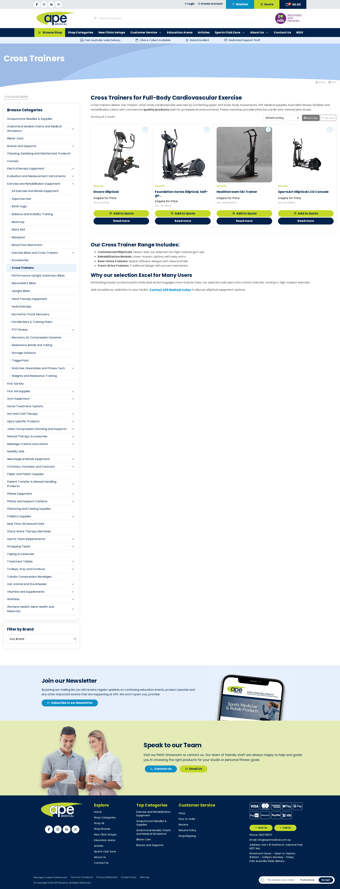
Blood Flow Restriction (27, 245)
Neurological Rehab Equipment (28, 459)
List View (329, 118)
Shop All (99, 823)
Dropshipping (187, 836)
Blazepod (18, 237)
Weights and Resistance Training (34, 376)
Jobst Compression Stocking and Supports (37, 429)
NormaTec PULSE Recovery (30, 314)
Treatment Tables (20, 561)
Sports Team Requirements (26, 539)
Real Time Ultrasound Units (25, 524)
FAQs (182, 813)
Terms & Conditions (81, 877)
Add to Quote (123, 213)
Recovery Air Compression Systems (36, 337)
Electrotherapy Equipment (25, 168)
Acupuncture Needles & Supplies (29, 119)
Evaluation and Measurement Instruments (36, 176)
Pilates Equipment (19, 494)
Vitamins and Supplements (25, 592)
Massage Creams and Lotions (27, 444)
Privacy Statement (107, 877)
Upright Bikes (21, 291)
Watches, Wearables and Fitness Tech (38, 368)
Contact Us (101, 863)
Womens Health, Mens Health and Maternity (30, 609)
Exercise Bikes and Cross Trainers (35, 253)
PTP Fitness (19, 330)
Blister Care (15, 138)
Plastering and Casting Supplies (29, 509)
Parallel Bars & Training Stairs (32, 322)
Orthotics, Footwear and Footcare (31, 467)
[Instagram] (44, 4)
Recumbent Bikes (24, 283)
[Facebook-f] (37, 4)
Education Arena (104, 840)
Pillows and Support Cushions (27, 501)
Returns (183, 824)
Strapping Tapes (18, 546)
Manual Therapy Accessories (27, 436)
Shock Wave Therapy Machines (29, 531)
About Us (100, 857)
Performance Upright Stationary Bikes (38, 276)
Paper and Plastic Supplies (25, 474)
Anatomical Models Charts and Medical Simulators (34, 128)
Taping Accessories (20, 554)
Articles (98, 846)
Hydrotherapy (21, 306)
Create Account (212, 3)
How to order (187, 819)
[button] (292, 4)
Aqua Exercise (21, 199)
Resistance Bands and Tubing (32, 345)
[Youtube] (58, 4)
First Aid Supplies (18, 391)
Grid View (312, 118)
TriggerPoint (20, 360)
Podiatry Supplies (19, 516)
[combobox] (179, 18)
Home (98, 812)
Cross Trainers (23, 268)
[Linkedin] (66, 829)
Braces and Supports (21, 146)
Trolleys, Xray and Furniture (26, 569)
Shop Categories (105, 817)
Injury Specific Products (23, 421)
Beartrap (18, 222)
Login (191, 3)
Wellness (13, 599)
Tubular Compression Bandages (29, 577)
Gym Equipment (18, 399)
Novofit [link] (98, 186)
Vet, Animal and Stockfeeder (27, 584)
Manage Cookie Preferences (50, 877)
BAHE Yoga (19, 206)
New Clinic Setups (105, 834)
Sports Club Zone (105, 851)
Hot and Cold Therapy (22, 414)
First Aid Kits (15, 384)
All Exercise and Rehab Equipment (35, 191)
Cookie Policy (128, 877)
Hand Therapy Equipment (29, 299)
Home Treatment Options (25, 406)
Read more (121, 221)
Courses (12, 161)
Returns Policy (187, 830)
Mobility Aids (15, 451)
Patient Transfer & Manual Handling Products (31, 484)
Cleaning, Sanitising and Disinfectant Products (38, 153)
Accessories (20, 260)
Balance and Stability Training (32, 214)
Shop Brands (102, 829)
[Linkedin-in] (51, 4)
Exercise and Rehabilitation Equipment (33, 184)
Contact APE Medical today (170, 290)
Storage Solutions (24, 353)
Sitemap (145, 877)
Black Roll (18, 230)
